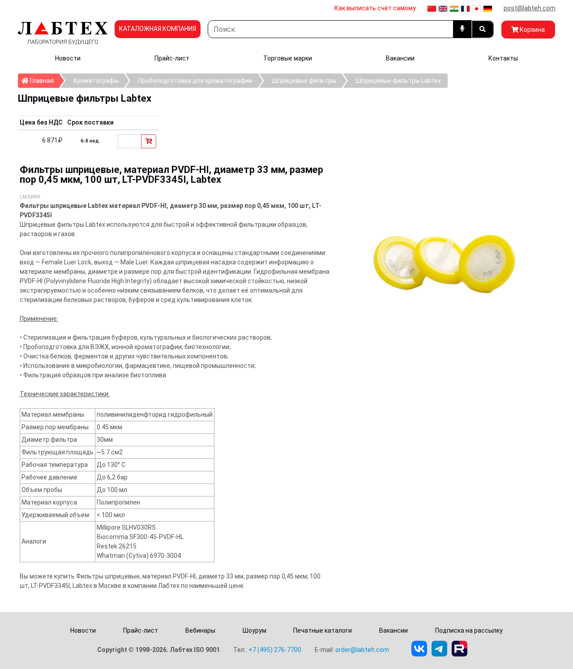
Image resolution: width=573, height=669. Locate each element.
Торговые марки (287, 58)
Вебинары (200, 630)
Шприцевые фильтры (304, 80)
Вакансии (400, 58)
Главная (44, 80)
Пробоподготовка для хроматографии (195, 80)
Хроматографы (96, 80)
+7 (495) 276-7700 (274, 649)
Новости (68, 58)
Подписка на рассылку (469, 630)
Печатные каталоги (322, 630)
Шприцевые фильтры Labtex (398, 80)
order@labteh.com (362, 649)
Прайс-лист (171, 58)
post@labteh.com (530, 8)
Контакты (503, 58)
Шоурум (254, 630)
